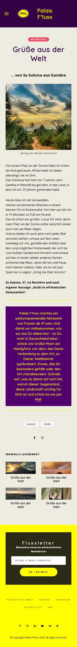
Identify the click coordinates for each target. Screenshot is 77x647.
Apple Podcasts (57, 626)
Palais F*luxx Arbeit (20, 599)
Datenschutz (33, 607)
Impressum (63, 599)
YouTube (42, 626)
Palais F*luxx (44, 13)
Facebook (20, 626)
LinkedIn (35, 626)
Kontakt (45, 599)
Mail (38, 399)
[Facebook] (34, 437)
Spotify (50, 626)
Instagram (27, 626)
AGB (50, 607)
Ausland (31, 424)
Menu (6, 14)
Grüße (47, 424)
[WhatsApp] (42, 437)
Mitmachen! (38, 39)
